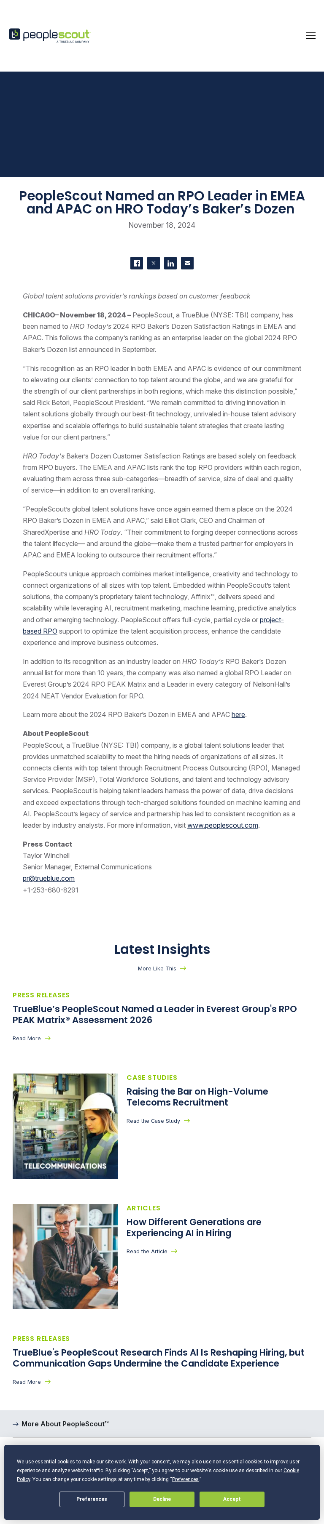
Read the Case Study (153, 1121)
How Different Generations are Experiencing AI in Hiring (194, 1227)
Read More (27, 1038)
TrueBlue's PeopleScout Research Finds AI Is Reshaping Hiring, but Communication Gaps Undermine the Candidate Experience (159, 1358)
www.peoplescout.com (222, 825)
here (238, 714)
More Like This (157, 968)
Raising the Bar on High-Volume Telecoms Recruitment (197, 1097)
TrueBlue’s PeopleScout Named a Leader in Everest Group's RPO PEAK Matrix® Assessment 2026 (155, 1014)
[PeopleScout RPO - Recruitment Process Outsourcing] (50, 36)
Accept (232, 1499)
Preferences (91, 1499)
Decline (162, 1499)
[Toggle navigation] (311, 35)
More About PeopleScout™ (65, 1424)
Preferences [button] (185, 1479)
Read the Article (147, 1251)
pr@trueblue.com (49, 878)
